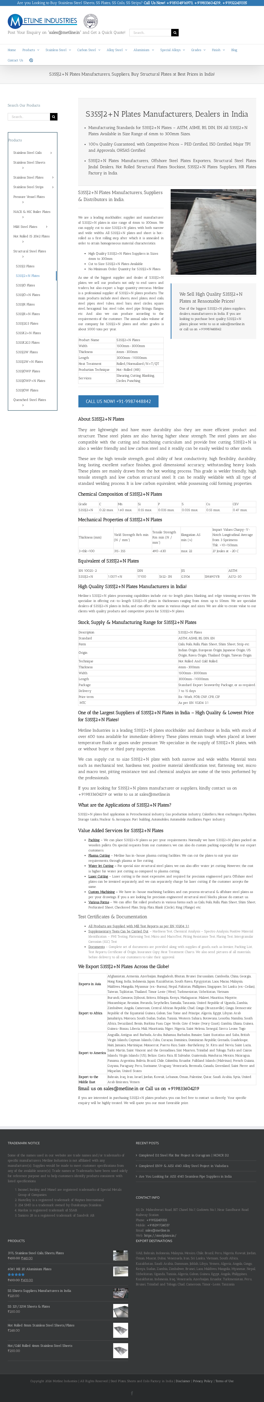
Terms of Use (225, 1381)
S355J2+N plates (94, 222)
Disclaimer (183, 1381)
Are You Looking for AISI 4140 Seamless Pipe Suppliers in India (185, 1176)
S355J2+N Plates (157, 127)
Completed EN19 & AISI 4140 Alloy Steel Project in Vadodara (183, 1166)
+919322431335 (156, 1220)
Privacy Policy (203, 1381)
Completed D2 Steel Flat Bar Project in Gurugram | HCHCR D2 (184, 1155)
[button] (31, 60)
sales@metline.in (157, 1230)
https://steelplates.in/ (160, 1235)
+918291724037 (158, 1225)
